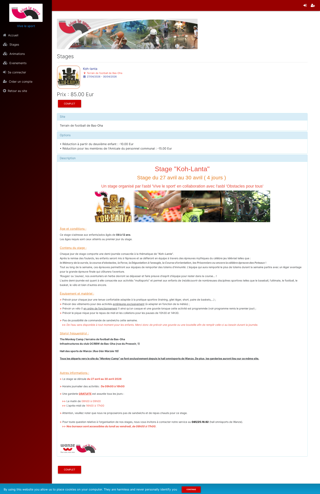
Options (65, 135)
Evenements (17, 63)
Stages (14, 44)
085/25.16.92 (200, 421)
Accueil (12, 35)
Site (62, 116)
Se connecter (16, 72)
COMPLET (69, 103)
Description (68, 158)
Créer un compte (20, 81)
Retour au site (17, 91)
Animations (17, 54)
